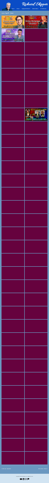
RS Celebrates (43, 8)
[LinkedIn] (23, 479)
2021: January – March (42, 468)
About (13, 8)
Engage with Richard (26, 8)
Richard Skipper (34, 4)
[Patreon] (28, 479)
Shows (18, 8)
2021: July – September (6, 468)
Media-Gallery (35, 8)
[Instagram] (26, 479)
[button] (13, 22)
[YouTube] (21, 479)
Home (9, 8)
